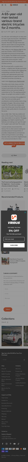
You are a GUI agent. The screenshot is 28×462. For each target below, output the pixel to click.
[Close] (25, 212)
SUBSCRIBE (14, 245)
